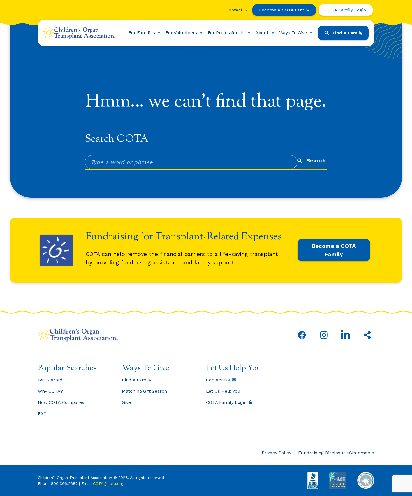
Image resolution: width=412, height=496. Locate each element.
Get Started (50, 380)
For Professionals (226, 32)
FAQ (42, 413)
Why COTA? (50, 391)
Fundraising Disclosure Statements (336, 452)
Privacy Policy (276, 452)
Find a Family (347, 33)
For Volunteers (181, 32)
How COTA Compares (61, 402)
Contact (234, 10)
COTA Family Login (345, 10)
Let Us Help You (223, 391)
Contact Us (218, 380)
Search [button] (316, 160)
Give (126, 402)
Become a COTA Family (284, 10)
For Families (142, 32)
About (262, 32)
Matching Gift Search (144, 391)
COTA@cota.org (108, 483)
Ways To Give (293, 32)
